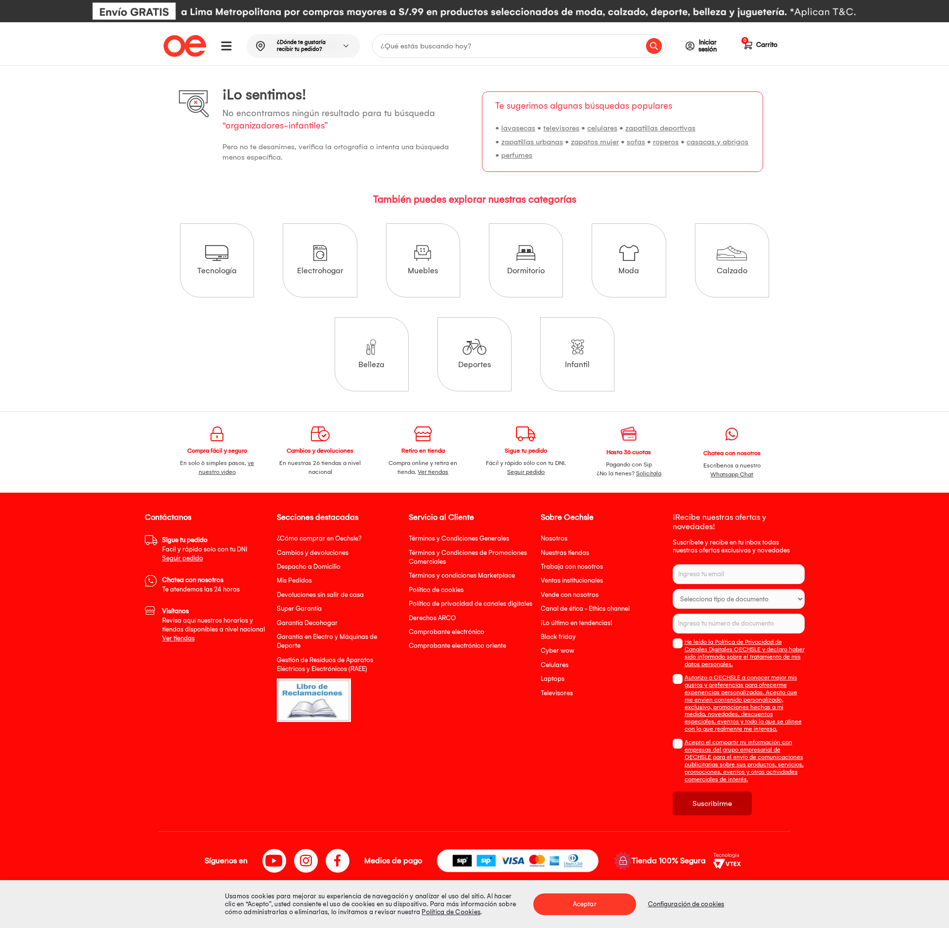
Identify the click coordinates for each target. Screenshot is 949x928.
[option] (474, 11)
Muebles (423, 270)
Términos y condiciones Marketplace (462, 575)
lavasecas (518, 128)
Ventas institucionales (572, 580)
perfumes (516, 155)
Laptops (552, 678)
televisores (561, 128)
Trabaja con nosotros (572, 566)
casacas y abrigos (717, 141)
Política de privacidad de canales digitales (470, 603)
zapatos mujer (595, 141)
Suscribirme (712, 803)
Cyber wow (557, 650)
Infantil (577, 364)
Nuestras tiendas (565, 552)
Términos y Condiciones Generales (459, 538)
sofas (636, 141)
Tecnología (217, 270)
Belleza (371, 364)
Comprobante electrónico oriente (457, 645)
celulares (602, 128)
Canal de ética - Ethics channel (585, 608)
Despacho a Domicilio (309, 566)
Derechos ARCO (432, 618)
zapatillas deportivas (660, 128)
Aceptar (585, 904)
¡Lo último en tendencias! (576, 623)
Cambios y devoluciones (312, 552)
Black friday (558, 636)
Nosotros (554, 538)
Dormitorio (526, 270)
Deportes (474, 364)
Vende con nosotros (570, 594)
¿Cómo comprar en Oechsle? (319, 538)
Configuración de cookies (686, 904)
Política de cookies (436, 589)
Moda (628, 270)
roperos (666, 141)
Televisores (557, 693)
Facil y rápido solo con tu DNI (204, 549)
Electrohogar (320, 270)
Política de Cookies (451, 912)
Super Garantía (299, 608)
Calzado (732, 270)
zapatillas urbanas (532, 141)
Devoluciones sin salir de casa (320, 594)
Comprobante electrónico (446, 631)
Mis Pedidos (294, 580)
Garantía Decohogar (307, 623)
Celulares (554, 665)
